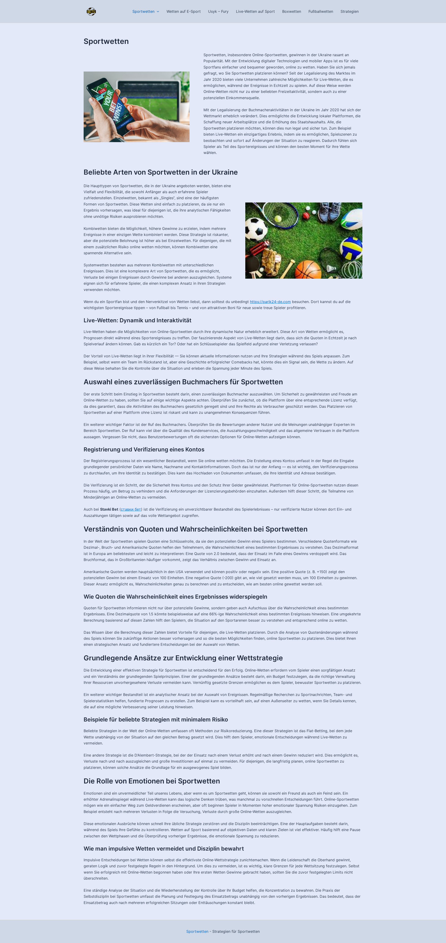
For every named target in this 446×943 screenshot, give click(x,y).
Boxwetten (291, 11)
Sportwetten (143, 11)
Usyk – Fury (218, 11)
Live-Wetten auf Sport (255, 11)
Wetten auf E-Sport (184, 11)
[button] (156, 11)
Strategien (350, 11)
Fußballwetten (320, 11)
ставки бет (131, 509)
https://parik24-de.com (270, 301)
